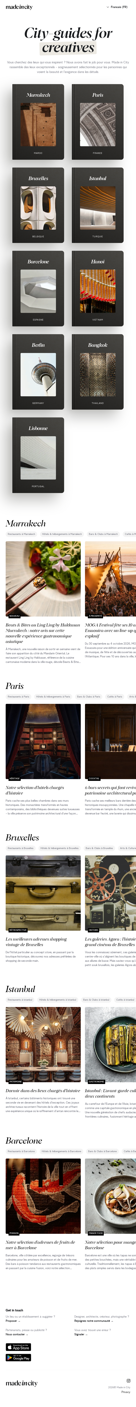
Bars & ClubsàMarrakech (103, 534)
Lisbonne (38, 428)
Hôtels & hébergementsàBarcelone (61, 1151)
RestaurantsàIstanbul (20, 1000)
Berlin (38, 344)
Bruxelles (38, 178)
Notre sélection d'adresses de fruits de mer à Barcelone (40, 1244)
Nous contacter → (17, 1334)
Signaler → (81, 1334)
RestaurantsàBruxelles (20, 848)
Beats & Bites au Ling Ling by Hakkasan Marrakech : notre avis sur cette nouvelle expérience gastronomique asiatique (43, 633)
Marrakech (38, 94)
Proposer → (13, 1321)
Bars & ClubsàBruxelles (99, 848)
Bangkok (97, 344)
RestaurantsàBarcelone (21, 1151)
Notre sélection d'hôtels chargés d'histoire (35, 790)
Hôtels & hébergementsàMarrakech (62, 534)
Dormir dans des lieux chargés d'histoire (43, 1090)
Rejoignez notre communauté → (94, 1321)
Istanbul (97, 178)
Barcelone (38, 261)
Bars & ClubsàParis (88, 697)
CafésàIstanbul (125, 1000)
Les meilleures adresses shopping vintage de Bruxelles (36, 941)
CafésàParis (114, 697)
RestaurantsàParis (18, 697)
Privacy (125, 1392)
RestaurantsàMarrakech (21, 534)
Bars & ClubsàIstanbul (96, 1000)
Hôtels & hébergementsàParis (53, 697)
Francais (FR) (119, 7)
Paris (97, 94)
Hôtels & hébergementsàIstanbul (57, 1000)
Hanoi (97, 261)
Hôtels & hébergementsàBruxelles (60, 848)
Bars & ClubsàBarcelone (102, 1151)
